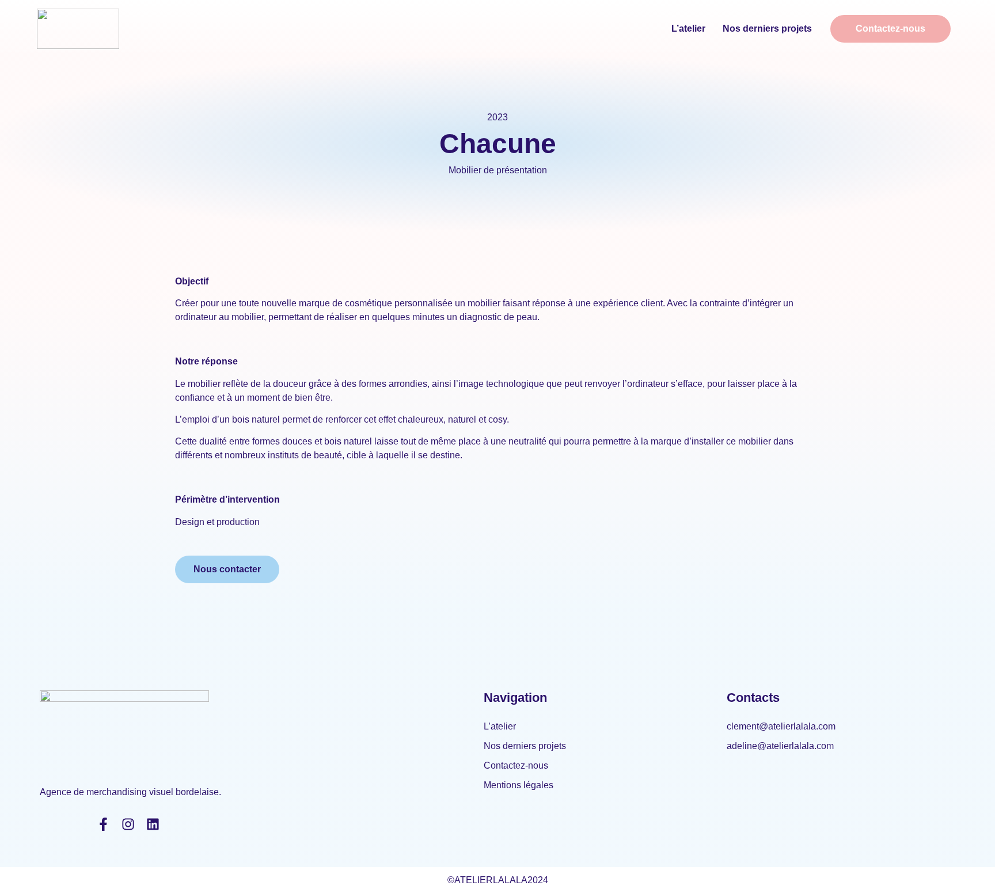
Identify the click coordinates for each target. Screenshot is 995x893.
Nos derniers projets (767, 28)
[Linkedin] (152, 824)
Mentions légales (518, 785)
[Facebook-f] (103, 824)
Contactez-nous (516, 765)
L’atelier (688, 28)
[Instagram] (128, 824)
